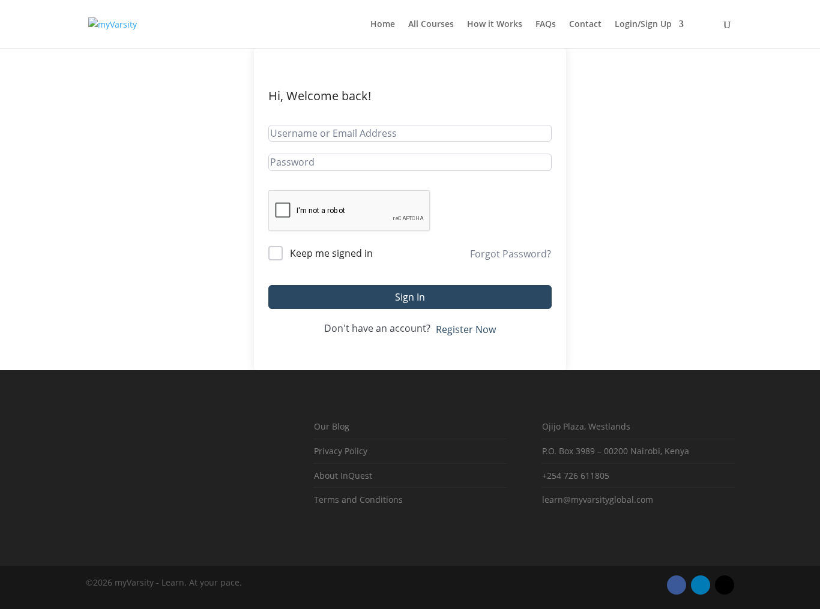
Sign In (410, 297)
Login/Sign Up (643, 24)
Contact (585, 24)
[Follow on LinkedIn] (700, 585)
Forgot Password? (510, 253)
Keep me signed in (331, 253)
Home (382, 24)
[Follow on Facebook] (676, 585)
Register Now (466, 329)
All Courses (431, 24)
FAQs (545, 24)
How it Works (494, 24)
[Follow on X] (724, 585)
